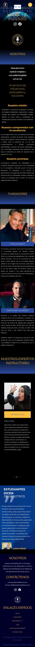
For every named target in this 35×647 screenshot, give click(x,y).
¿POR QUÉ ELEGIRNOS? (17, 628)
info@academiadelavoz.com (20, 585)
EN (19, 7)
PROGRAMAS (16, 621)
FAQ (17, 624)
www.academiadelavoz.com (17, 582)
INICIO (17, 613)
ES (16, 7)
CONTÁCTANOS (17, 632)
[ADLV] (5, 4)
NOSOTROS (17, 617)
